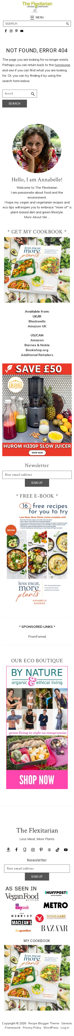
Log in (65, 1027)
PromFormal (37, 636)
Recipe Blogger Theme (43, 1023)
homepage (62, 65)
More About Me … (37, 217)
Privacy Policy (32, 1027)
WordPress (51, 1027)
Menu (40, 17)
